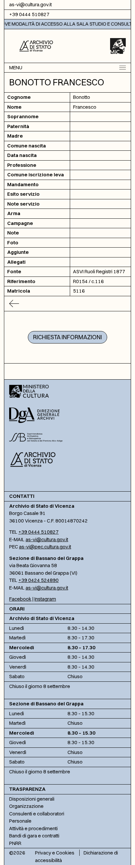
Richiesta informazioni (67, 337)
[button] (36, 45)
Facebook (20, 599)
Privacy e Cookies (54, 853)
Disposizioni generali (31, 799)
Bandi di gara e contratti (34, 835)
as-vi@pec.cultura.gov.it (45, 546)
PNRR (15, 843)
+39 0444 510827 (29, 14)
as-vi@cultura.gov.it (30, 4)
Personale (20, 821)
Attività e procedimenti (33, 828)
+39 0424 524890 (38, 580)
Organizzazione (26, 806)
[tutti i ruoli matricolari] (67, 303)
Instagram (45, 599)
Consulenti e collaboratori (36, 813)
